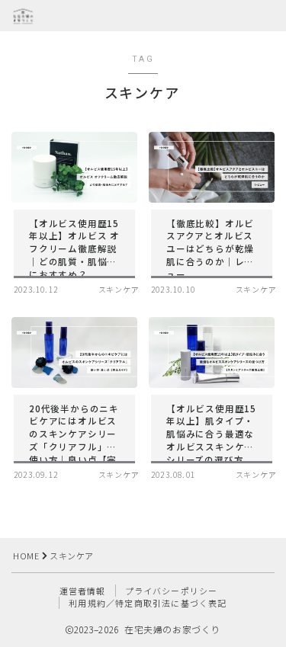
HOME (26, 555)
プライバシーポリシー (171, 591)
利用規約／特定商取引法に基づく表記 (148, 603)
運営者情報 (82, 591)
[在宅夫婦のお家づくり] (22, 16)
